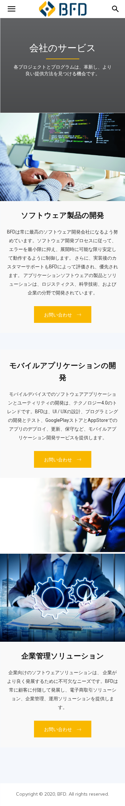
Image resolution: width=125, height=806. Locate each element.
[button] (115, 9)
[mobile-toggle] (11, 9)
